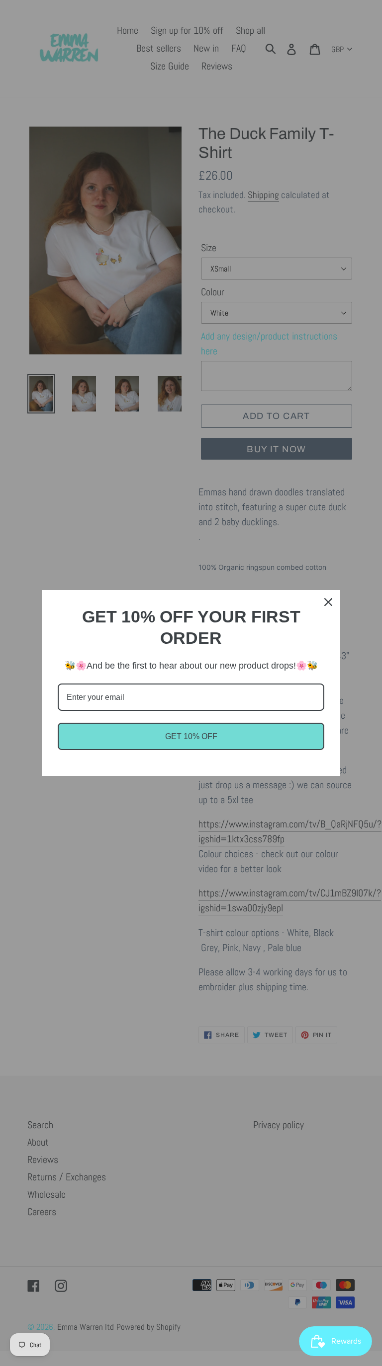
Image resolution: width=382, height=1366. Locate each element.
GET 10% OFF (191, 736)
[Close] (328, 602)
